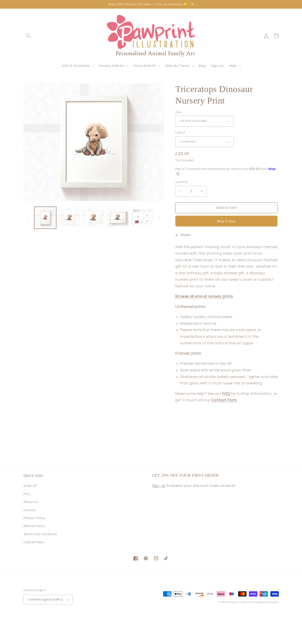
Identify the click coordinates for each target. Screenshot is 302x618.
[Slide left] (28, 218)
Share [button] (185, 235)
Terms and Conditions (40, 534)
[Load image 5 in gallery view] (142, 218)
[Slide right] (159, 218)
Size (178, 112)
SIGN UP (30, 485)
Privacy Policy (34, 518)
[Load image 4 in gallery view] (118, 218)
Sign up (159, 486)
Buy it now (226, 221)
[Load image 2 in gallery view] (69, 218)
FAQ (26, 494)
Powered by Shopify (266, 602)
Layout (180, 132)
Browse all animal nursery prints (204, 296)
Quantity (181, 182)
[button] (28, 36)
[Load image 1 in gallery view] (45, 218)
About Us (30, 502)
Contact (29, 510)
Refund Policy (34, 526)
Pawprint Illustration (241, 602)
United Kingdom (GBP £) (45, 599)
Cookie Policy (33, 542)
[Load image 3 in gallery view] (94, 218)
